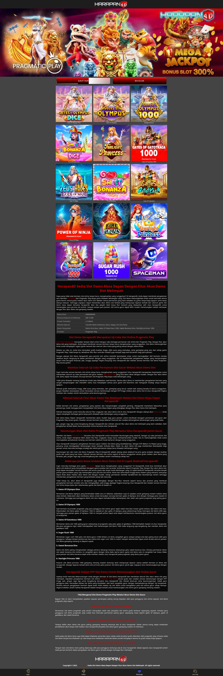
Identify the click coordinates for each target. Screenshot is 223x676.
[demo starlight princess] (149, 221)
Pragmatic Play (78, 435)
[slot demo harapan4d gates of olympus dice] (74, 104)
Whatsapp (139, 674)
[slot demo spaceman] (149, 260)
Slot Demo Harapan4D (65, 342)
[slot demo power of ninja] (74, 221)
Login (28, 674)
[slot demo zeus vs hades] (74, 182)
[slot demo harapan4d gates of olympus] (111, 104)
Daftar (83, 81)
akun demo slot (109, 374)
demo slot (158, 412)
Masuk (139, 81)
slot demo (71, 298)
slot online (90, 466)
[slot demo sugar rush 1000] (111, 260)
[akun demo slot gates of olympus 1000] (149, 104)
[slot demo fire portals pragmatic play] (111, 221)
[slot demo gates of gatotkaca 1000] (149, 143)
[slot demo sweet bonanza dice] (74, 143)
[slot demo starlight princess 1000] (74, 260)
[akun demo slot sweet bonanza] (111, 182)
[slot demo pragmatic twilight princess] (111, 143)
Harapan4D (82, 665)
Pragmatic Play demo (108, 579)
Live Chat (195, 674)
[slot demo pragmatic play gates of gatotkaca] (149, 182)
